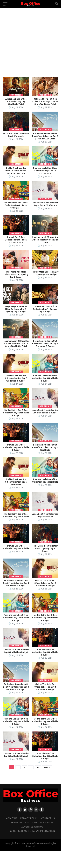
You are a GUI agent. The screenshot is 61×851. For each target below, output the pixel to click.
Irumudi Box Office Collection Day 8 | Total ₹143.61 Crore (16, 240)
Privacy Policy (29, 818)
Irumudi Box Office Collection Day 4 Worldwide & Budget (45, 652)
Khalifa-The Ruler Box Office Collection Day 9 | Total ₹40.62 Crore (16, 170)
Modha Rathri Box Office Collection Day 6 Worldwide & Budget (16, 413)
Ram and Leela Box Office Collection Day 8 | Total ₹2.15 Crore (45, 170)
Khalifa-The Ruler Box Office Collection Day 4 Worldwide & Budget (45, 687)
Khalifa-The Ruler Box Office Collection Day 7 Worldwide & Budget (16, 378)
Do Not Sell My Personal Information (32, 831)
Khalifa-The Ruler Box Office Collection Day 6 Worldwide (16, 482)
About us (11, 818)
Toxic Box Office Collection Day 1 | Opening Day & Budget (45, 548)
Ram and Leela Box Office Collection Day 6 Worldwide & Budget (45, 378)
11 (38, 767)
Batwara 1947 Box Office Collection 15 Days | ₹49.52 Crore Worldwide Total (45, 101)
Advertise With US (32, 827)
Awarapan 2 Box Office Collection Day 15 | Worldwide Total (16, 101)
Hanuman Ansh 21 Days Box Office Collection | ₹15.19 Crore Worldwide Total (16, 343)
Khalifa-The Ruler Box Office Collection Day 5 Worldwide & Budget (45, 583)
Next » (47, 767)
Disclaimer (46, 822)
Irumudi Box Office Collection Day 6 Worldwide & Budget (16, 447)
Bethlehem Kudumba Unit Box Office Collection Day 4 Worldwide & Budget (16, 583)
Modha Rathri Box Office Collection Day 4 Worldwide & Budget (45, 617)
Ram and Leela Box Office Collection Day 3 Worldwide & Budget (16, 721)
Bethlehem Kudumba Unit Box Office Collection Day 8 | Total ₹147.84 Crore (45, 136)
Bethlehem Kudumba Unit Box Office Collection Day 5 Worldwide (45, 447)
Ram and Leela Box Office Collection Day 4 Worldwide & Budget (16, 617)
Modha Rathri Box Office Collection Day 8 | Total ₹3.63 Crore (15, 205)
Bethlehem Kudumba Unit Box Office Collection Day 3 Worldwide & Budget (16, 687)
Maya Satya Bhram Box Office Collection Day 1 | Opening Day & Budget (16, 309)
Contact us (48, 818)
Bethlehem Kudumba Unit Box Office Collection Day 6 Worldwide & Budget (45, 343)
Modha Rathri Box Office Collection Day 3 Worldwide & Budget (45, 721)
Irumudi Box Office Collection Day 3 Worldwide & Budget (45, 756)
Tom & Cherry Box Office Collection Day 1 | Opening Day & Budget (45, 309)
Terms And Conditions (24, 822)
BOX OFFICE (15, 95)
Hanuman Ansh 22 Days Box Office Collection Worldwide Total (45, 240)
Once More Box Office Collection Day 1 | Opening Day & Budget (16, 274)
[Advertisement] (30, 45)
